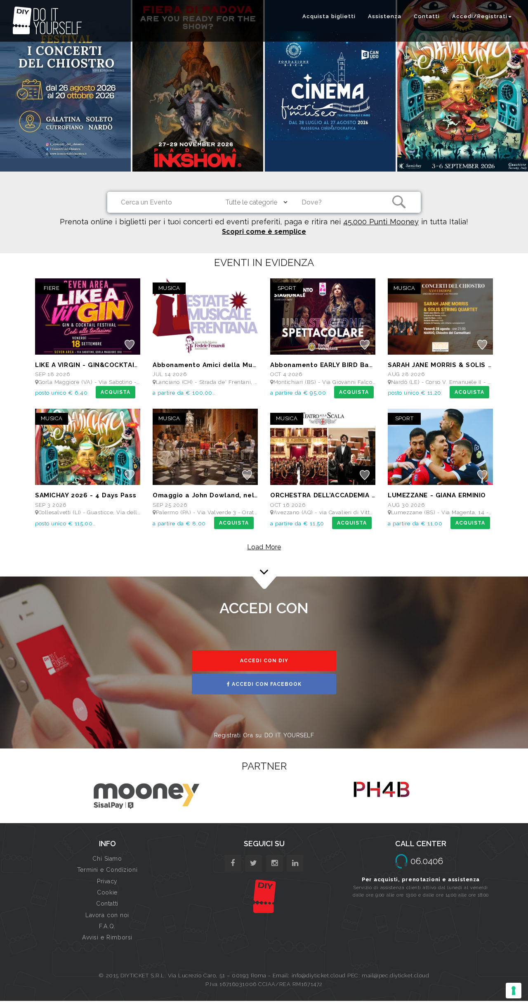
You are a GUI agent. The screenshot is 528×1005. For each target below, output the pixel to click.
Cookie (107, 892)
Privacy (107, 881)
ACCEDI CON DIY (264, 661)
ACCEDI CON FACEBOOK (266, 684)
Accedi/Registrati (479, 16)
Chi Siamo (107, 858)
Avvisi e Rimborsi (107, 937)
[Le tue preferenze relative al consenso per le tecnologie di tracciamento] (513, 990)
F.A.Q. (107, 926)
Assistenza (384, 16)
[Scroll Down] (264, 565)
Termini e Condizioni (107, 869)
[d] (274, 863)
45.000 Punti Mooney (381, 221)
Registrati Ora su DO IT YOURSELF (264, 735)
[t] (253, 863)
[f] (233, 863)
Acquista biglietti (329, 16)
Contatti (427, 16)
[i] (295, 863)
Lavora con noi (107, 915)
